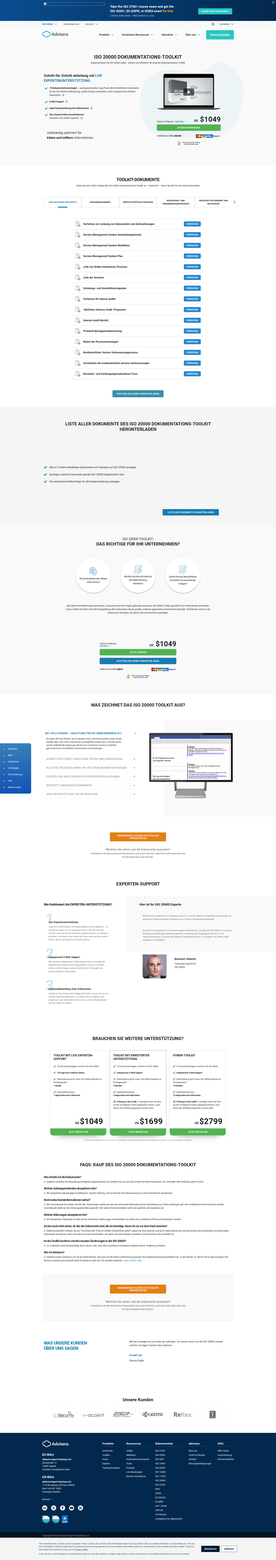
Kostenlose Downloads (137, 1459)
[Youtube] (71, 1508)
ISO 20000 (160, 1480)
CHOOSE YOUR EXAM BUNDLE (215, 11)
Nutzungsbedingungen (200, 1463)
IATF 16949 (161, 1506)
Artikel (129, 1450)
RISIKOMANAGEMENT (100, 202)
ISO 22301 (160, 1484)
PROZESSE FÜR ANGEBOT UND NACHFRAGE (213, 202)
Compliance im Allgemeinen (168, 1519)
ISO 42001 (160, 1455)
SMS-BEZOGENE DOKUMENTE (63, 202)
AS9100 (159, 1510)
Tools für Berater (197, 1455)
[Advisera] (56, 34)
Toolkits (106, 1455)
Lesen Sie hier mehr (132, 1260)
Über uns (193, 1450)
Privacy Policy (81, 1549)
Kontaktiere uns (71, 24)
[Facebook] (62, 1508)
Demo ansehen (220, 34)
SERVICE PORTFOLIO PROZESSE (138, 202)
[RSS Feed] (80, 1508)
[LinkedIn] (44, 1508)
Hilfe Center (223, 1450)
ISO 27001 (160, 1450)
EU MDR (159, 1501)
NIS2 (157, 1489)
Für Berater (160, 1514)
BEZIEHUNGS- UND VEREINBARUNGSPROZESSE (175, 202)
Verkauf (192, 1459)
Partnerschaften (226, 1459)
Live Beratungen (134, 1472)
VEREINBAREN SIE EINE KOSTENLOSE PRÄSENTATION (138, 836)
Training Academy (111, 1468)
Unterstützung (225, 1455)
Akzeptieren (210, 1549)
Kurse (105, 1459)
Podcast (130, 1468)
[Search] (213, 24)
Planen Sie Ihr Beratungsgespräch (193, 973)
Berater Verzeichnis (136, 1476)
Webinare (131, 1455)
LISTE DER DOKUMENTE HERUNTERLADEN (191, 512)
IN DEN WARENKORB (189, 127)
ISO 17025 (160, 1476)
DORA (158, 1493)
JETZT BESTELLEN (78, 1132)
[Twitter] (53, 1508)
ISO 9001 (159, 1459)
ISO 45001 (160, 1468)
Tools (129, 1463)
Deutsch (179, 122)
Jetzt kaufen (138, 652)
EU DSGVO (160, 1497)
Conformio (107, 1450)
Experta (106, 1463)
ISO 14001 (160, 1463)
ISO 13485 (160, 1472)
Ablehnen (229, 1549)
